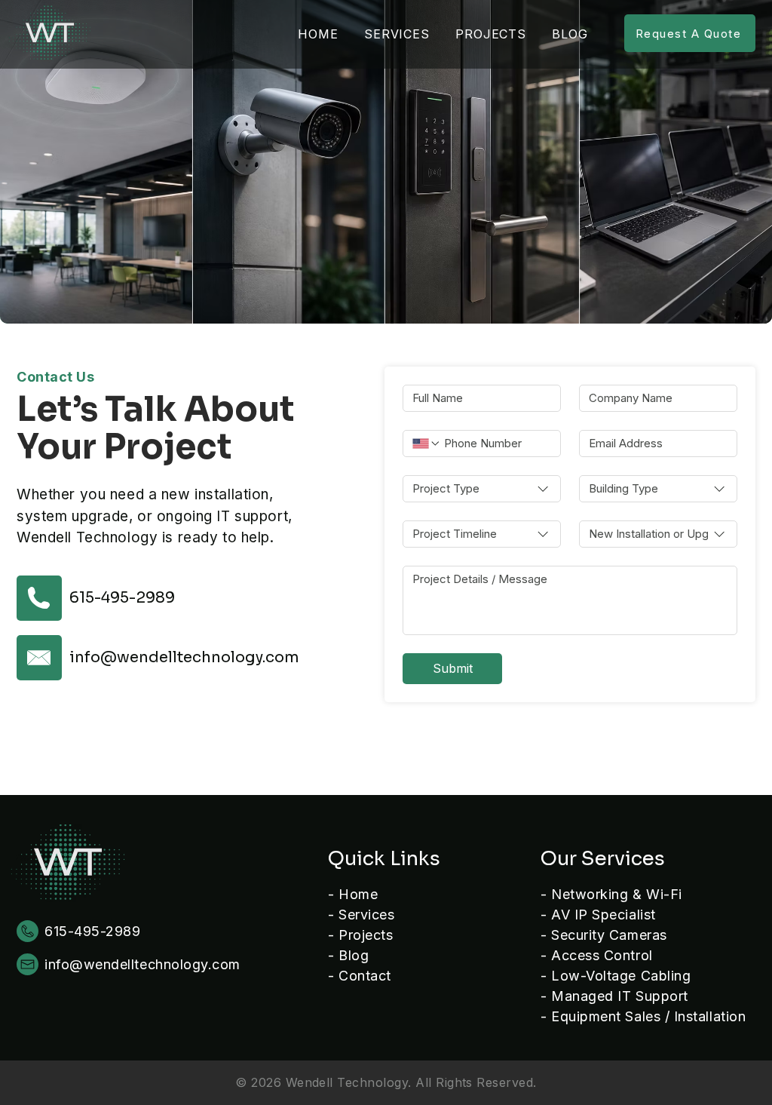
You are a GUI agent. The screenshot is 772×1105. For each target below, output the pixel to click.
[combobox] (482, 488)
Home (358, 894)
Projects (366, 935)
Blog (354, 955)
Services (366, 914)
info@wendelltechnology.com (184, 657)
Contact (365, 976)
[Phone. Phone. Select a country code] (426, 443)
